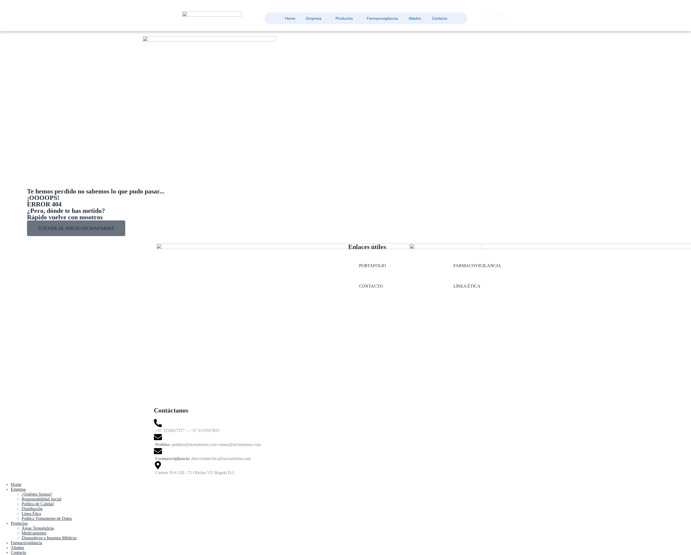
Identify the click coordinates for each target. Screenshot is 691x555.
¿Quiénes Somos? (37, 494)
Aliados (415, 18)
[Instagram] (486, 18)
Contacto (439, 18)
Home (290, 18)
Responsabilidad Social (41, 499)
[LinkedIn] (500, 18)
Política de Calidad (38, 504)
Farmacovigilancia (382, 18)
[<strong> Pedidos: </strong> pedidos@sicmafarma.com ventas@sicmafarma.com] (248, 440)
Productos (344, 18)
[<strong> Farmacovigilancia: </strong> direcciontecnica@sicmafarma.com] (248, 454)
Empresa (313, 18)
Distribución (32, 508)
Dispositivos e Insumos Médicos (49, 538)
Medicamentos (34, 533)
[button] (76, 228)
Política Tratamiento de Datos (47, 518)
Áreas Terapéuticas (38, 528)
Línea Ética (31, 513)
